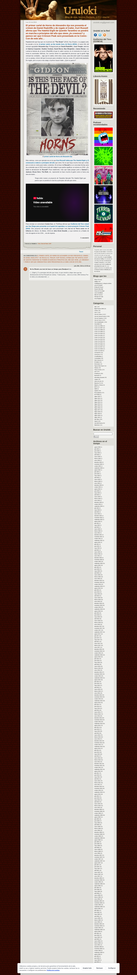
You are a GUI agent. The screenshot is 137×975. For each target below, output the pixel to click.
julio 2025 (96, 471)
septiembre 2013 (98, 723)
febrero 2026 (97, 458)
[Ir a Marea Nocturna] (103, 203)
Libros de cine (97, 381)
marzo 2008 (97, 849)
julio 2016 (96, 658)
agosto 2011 (97, 771)
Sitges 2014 (97, 404)
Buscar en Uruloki (101, 430)
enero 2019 (97, 601)
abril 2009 (96, 824)
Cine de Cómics (98, 314)
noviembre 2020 (98, 559)
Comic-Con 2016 (98, 345)
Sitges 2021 (97, 417)
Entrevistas (97, 364)
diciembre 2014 (98, 695)
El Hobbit (96, 362)
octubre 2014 (97, 698)
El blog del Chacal (98, 287)
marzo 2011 (97, 780)
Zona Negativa (97, 298)
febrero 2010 (97, 805)
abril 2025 (96, 477)
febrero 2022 (97, 531)
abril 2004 (96, 939)
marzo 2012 (97, 758)
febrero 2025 (97, 481)
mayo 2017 (97, 639)
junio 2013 (96, 729)
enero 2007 (97, 876)
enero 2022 (97, 532)
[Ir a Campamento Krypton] (103, 165)
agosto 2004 (97, 931)
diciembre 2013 (98, 717)
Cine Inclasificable (98, 322)
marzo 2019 (97, 597)
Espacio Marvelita (98, 289)
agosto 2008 (97, 840)
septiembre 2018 (98, 609)
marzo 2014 (97, 712)
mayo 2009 (97, 822)
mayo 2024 (97, 492)
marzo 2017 (97, 643)
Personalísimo (97, 392)
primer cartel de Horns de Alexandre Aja (58, 156)
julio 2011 (96, 773)
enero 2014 (97, 716)
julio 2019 (96, 590)
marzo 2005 (97, 918)
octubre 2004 (97, 927)
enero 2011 (97, 784)
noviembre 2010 (98, 788)
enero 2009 (97, 830)
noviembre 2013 (98, 719)
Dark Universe (97, 360)
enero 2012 (97, 761)
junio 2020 (96, 569)
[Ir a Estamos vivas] (103, 184)
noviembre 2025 (98, 464)
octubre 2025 (97, 466)
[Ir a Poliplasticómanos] (103, 241)
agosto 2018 (97, 611)
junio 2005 (96, 912)
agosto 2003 (97, 954)
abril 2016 (96, 664)
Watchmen (97, 425)
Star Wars (96, 419)
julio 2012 (96, 750)
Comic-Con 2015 (98, 343)
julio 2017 (96, 635)
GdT (50, 243)
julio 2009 (96, 819)
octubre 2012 (97, 744)
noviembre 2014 (98, 697)
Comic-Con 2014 (98, 341)
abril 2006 (96, 893)
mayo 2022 (97, 525)
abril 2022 (96, 527)
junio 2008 (96, 843)
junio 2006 (96, 889)
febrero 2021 (97, 553)
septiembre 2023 (98, 506)
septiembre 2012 (98, 746)
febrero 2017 (97, 645)
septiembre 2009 (98, 815)
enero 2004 (97, 944)
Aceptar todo (87, 968)
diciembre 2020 (98, 557)
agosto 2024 (97, 489)
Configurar (112, 968)
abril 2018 (96, 618)
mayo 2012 (97, 754)
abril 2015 (96, 687)
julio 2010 (96, 796)
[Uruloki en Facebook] (95, 36)
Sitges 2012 (97, 400)
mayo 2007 (97, 868)
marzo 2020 (97, 574)
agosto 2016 (97, 656)
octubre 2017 (97, 630)
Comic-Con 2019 (98, 350)
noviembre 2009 (98, 811)
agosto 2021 (97, 542)
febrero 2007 (97, 874)
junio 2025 (96, 473)
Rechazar (99, 968)
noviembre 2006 (98, 880)
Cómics (96, 310)
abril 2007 (96, 870)
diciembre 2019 (98, 580)
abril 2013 (96, 733)
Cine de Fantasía (98, 318)
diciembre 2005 (98, 901)
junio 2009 (96, 820)
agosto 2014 (97, 702)
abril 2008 (96, 847)
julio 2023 (96, 508)
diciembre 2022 (98, 515)
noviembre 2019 (98, 582)
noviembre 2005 (98, 902)
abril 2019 (96, 595)
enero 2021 (97, 555)
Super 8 (96, 421)
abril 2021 (96, 550)
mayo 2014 (97, 708)
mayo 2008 (97, 845)
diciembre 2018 (98, 603)
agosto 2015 (97, 679)
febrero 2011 (97, 782)
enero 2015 (97, 693)
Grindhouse (97, 373)
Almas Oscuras (98, 279)
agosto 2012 (97, 748)
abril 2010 (96, 801)
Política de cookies (53, 970)
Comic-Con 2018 (98, 348)
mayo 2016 (97, 662)
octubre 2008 (97, 836)
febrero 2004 (97, 943)
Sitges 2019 (97, 413)
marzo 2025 (97, 479)
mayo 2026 (97, 452)
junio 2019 (96, 592)
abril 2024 (96, 494)
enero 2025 (97, 483)
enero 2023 (97, 513)
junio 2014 (96, 706)
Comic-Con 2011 (98, 335)
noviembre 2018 (98, 605)
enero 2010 (97, 807)
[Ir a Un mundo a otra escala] (103, 118)
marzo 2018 (97, 620)
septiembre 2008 (98, 838)
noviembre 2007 (98, 857)
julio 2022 (96, 523)
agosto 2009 (97, 817)
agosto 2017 (97, 634)
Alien (95, 306)
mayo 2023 (97, 510)
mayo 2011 (97, 777)
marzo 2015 (97, 689)
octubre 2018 (97, 607)
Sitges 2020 (97, 415)
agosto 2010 (97, 794)
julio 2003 (96, 956)
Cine (39, 243)
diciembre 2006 (98, 878)
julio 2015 (96, 681)
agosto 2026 (97, 447)
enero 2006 (97, 899)
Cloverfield (96, 324)
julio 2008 (96, 841)
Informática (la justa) (99, 377)
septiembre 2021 (98, 540)
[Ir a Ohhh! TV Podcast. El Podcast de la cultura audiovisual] (103, 145)
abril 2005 (96, 916)
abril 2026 (96, 454)
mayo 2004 (97, 937)
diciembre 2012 (98, 740)
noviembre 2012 (98, 742)
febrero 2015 (97, 691)
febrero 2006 (97, 897)
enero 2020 (97, 578)
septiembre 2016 (98, 655)
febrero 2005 (97, 920)
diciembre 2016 (98, 649)
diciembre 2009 (98, 809)
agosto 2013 (97, 725)
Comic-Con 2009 (98, 331)
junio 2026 (96, 450)
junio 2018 (96, 615)
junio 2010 (96, 798)
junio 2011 (96, 775)
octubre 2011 (97, 767)
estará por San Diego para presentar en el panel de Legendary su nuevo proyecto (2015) (57, 226)
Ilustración (96, 375)
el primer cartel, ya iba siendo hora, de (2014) (58, 44)
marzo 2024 (97, 496)
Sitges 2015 (97, 406)
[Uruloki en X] (100, 36)
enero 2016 (97, 670)
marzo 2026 (97, 456)
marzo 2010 (97, 803)
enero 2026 (97, 460)
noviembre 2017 (98, 628)
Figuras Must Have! (99, 365)
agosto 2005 (97, 908)
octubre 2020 (97, 561)
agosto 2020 (97, 565)
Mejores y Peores (98, 385)
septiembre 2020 (98, 563)
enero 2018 (97, 624)
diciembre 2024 (98, 485)
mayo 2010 (97, 800)
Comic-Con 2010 (98, 333)
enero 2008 (97, 853)
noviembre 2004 (98, 925)
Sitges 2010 (97, 396)
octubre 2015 (97, 676)
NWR (95, 388)
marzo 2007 (97, 872)
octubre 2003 (97, 950)
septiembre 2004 (98, 929)
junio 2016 (96, 660)
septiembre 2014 (98, 700)
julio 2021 (96, 544)
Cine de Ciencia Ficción (100, 316)
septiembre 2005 (98, 906)
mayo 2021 (97, 548)
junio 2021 (96, 546)
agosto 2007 (97, 862)
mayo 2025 (97, 475)
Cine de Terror (44, 243)
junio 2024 (96, 491)
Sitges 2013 (97, 402)
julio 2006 (96, 887)
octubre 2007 (97, 859)
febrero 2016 (97, 668)
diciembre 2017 (98, 626)
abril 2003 (96, 962)
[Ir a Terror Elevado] (103, 222)
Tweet (81, 251)
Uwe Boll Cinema (98, 423)
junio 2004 (96, 935)
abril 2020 (96, 573)
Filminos (96, 367)
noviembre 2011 (98, 765)
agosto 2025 (97, 470)
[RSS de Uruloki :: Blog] (104, 36)
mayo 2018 (97, 616)
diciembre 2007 (98, 855)
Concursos (97, 354)
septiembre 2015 (98, 677)
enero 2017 (97, 647)
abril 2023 (96, 512)
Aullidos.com (97, 281)
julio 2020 (96, 567)
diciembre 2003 (98, 946)
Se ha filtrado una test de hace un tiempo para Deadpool (49, 269)
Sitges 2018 (97, 411)
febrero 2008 (97, 851)
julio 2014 (96, 704)
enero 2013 (97, 738)
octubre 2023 (97, 504)
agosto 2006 (97, 885)
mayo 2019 (97, 593)
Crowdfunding (97, 356)
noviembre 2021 (98, 536)
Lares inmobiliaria (98, 292)
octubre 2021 (97, 538)
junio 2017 (96, 637)
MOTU (96, 387)
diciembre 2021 (98, 534)
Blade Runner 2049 (99, 308)
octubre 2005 (97, 904)
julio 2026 (96, 449)
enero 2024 (97, 500)
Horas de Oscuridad (99, 291)
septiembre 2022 (98, 519)
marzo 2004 (97, 941)
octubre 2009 (97, 813)
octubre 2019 (97, 584)
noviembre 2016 (98, 651)
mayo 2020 (97, 571)
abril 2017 (96, 641)
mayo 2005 (97, 914)
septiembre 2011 (98, 769)
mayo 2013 (97, 731)
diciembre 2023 (98, 502)
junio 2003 (96, 958)
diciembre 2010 (98, 786)
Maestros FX (97, 383)
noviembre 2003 (98, 948)
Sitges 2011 (97, 398)
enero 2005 (97, 922)
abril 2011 (96, 778)
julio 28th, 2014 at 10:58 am (82, 266)
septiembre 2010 (98, 792)
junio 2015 (96, 683)
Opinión (96, 390)
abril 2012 (96, 756)
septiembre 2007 (98, 861)
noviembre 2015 (98, 674)
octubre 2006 (97, 882)
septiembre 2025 (98, 468)
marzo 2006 (97, 895)
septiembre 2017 (98, 632)
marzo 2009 (97, 826)
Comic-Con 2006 (98, 326)
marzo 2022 (97, 529)
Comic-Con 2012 (98, 337)
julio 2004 (96, 933)
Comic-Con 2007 (98, 327)
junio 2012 (96, 752)
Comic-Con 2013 (98, 339)
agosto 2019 (97, 588)
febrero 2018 (97, 622)
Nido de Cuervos (98, 294)
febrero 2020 (97, 576)
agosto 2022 (97, 521)
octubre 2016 (97, 653)
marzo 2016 (97, 666)
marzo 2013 (97, 735)
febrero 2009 (97, 828)
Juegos (96, 379)
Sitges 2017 (97, 409)
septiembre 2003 (98, 952)
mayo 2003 (97, 960)
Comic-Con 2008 (98, 329)
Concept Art (97, 352)
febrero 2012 (97, 759)
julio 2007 (96, 864)
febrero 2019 (97, 599)
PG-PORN (97, 394)
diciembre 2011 (98, 763)
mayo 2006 (97, 891)
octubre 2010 (97, 790)
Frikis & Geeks (98, 369)
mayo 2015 (97, 685)
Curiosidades (97, 358)
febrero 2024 (97, 498)
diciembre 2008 (98, 832)
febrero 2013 (97, 737)
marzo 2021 (97, 552)
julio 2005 (96, 910)
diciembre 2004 (98, 923)
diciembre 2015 (98, 672)
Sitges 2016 (97, 407)
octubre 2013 (97, 721)
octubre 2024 (97, 487)
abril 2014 (96, 710)
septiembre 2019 (98, 586)
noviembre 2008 (98, 834)
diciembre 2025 (98, 462)
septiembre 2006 (98, 883)
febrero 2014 (97, 714)
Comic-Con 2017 (98, 346)
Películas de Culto (98, 296)
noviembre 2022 (98, 517)
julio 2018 (96, 613)
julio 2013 (96, 727)
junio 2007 (96, 866)
